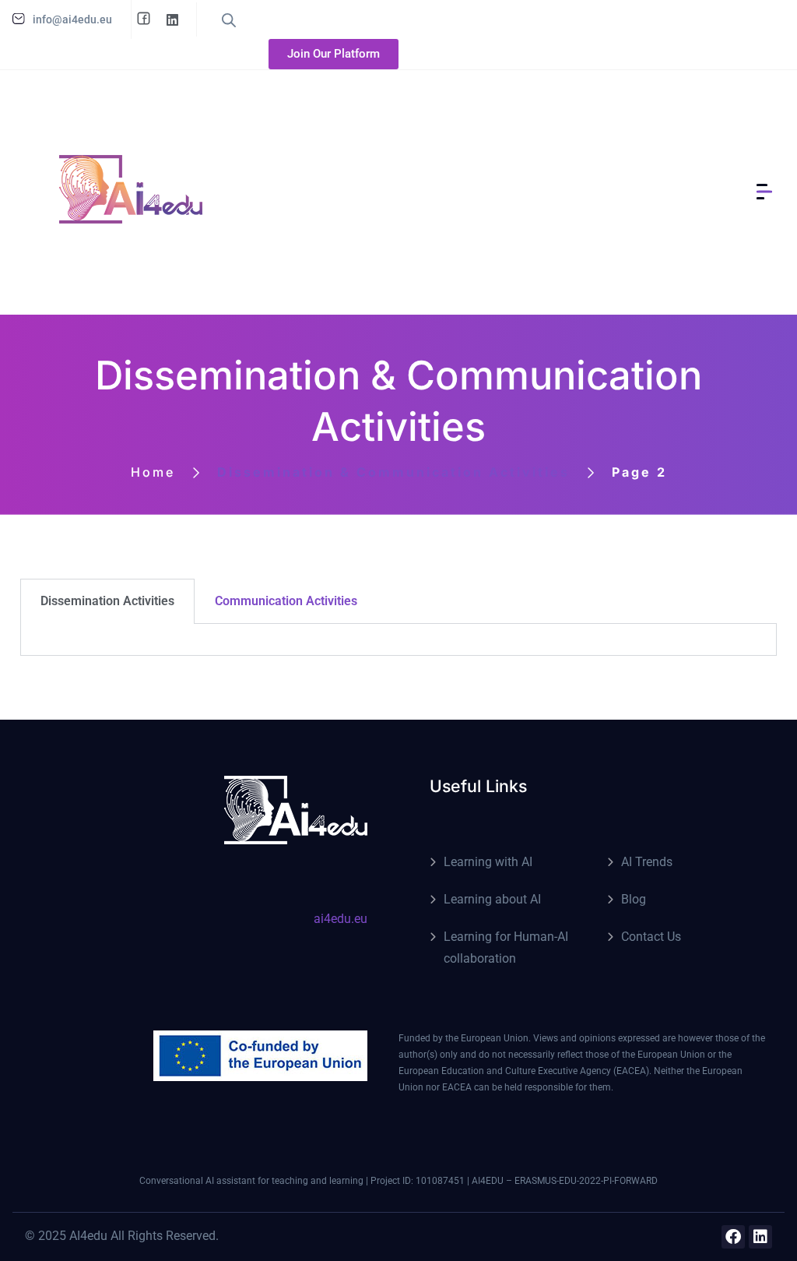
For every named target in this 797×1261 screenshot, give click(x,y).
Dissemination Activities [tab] (107, 601)
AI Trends (646, 861)
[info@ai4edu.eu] (18, 18)
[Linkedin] (760, 1237)
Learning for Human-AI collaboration (506, 947)
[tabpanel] (398, 640)
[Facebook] (733, 1237)
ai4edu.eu (340, 918)
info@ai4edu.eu (72, 19)
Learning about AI (492, 899)
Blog (633, 899)
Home (153, 472)
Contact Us (651, 936)
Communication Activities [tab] (286, 601)
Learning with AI (488, 861)
